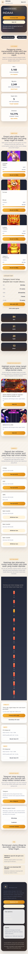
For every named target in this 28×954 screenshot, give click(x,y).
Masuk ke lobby (14, 175)
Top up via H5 (14, 474)
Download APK (14, 17)
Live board (7, 914)
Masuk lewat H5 (14, 739)
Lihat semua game (14, 308)
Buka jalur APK (14, 304)
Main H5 (23, 2)
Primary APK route (14, 715)
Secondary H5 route (14, 719)
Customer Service (14, 826)
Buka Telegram (14, 801)
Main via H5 (14, 906)
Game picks (8, 916)
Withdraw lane (14, 517)
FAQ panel (7, 921)
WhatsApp (14, 818)
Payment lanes (8, 919)
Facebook (14, 822)
